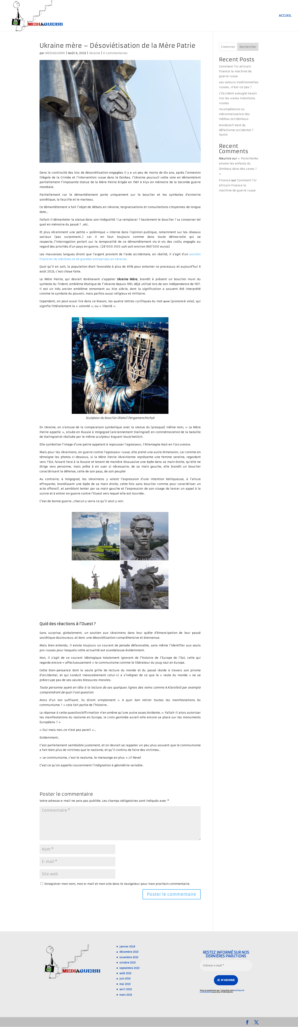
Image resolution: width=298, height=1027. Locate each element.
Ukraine (94, 53)
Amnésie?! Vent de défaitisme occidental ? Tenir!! (236, 130)
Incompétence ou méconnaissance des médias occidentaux (234, 114)
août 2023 (125, 973)
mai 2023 (125, 983)
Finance (224, 180)
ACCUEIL (285, 15)
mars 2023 (125, 994)
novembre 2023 (128, 957)
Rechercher (247, 47)
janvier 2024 (127, 946)
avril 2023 (125, 989)
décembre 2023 (128, 951)
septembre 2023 (129, 967)
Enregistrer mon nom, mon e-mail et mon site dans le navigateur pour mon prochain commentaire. (117, 884)
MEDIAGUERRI (55, 53)
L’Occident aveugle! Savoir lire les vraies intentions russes (238, 98)
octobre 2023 (127, 962)
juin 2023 (125, 978)
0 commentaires (115, 53)
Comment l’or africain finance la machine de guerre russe (235, 71)
